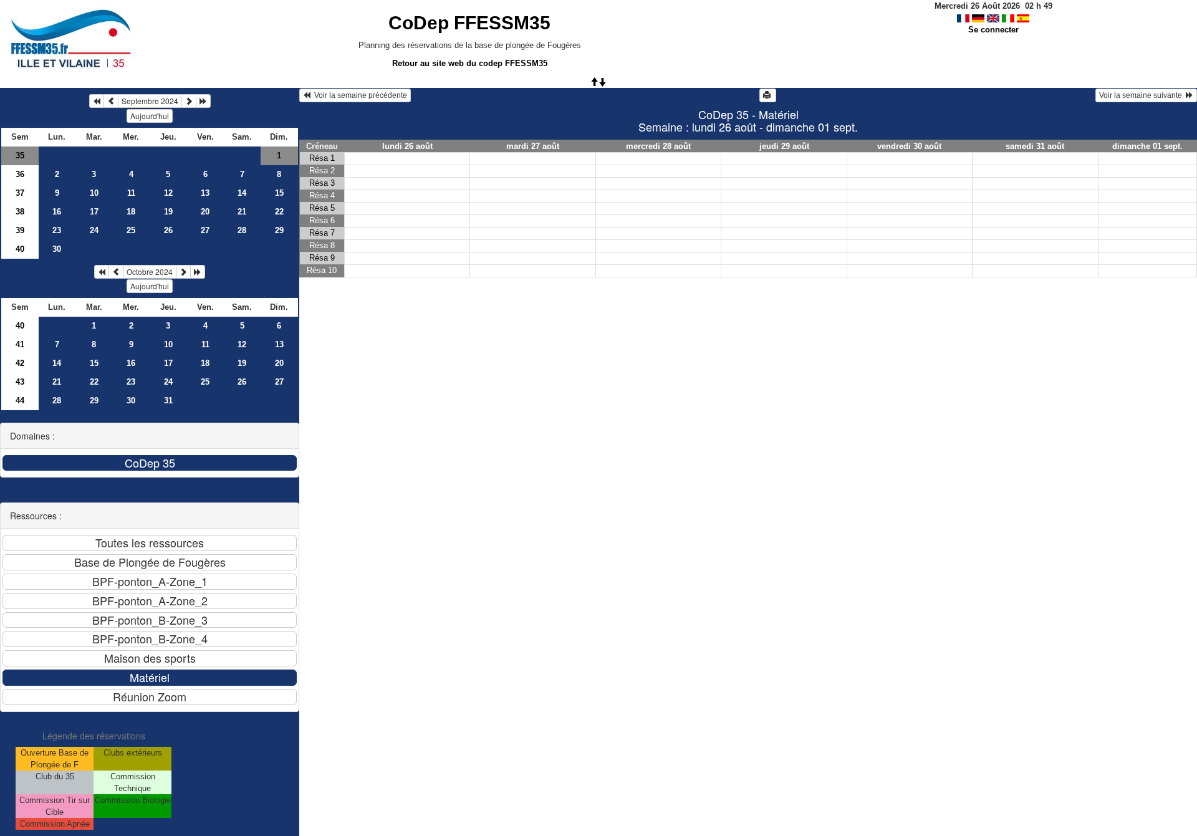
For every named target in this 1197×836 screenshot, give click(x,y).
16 (56, 211)
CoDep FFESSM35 (469, 22)
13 (205, 193)
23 (56, 230)
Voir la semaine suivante (1142, 95)
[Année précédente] (96, 101)
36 (20, 174)
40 (20, 249)
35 (20, 155)
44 (20, 400)
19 (168, 211)
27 (205, 230)
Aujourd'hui (149, 115)
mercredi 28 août (658, 146)
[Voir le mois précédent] (110, 101)
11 (131, 193)
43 (20, 382)
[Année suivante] (203, 101)
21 (242, 211)
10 (94, 193)
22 (279, 211)
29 (279, 230)
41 (20, 344)
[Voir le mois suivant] (188, 101)
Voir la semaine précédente (358, 95)
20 (205, 211)
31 (168, 400)
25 (131, 230)
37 (20, 193)
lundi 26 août (407, 146)
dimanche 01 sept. (1147, 146)
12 (168, 193)
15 (279, 193)
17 (94, 211)
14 (242, 193)
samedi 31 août (1035, 146)
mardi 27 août (532, 146)
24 (94, 230)
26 (168, 230)
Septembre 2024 (150, 100)
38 (20, 211)
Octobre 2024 (150, 271)
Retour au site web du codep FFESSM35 (469, 63)
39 (20, 230)
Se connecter (993, 29)
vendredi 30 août (909, 146)
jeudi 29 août (784, 146)
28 (242, 230)
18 (131, 211)
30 (56, 249)
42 (20, 363)
